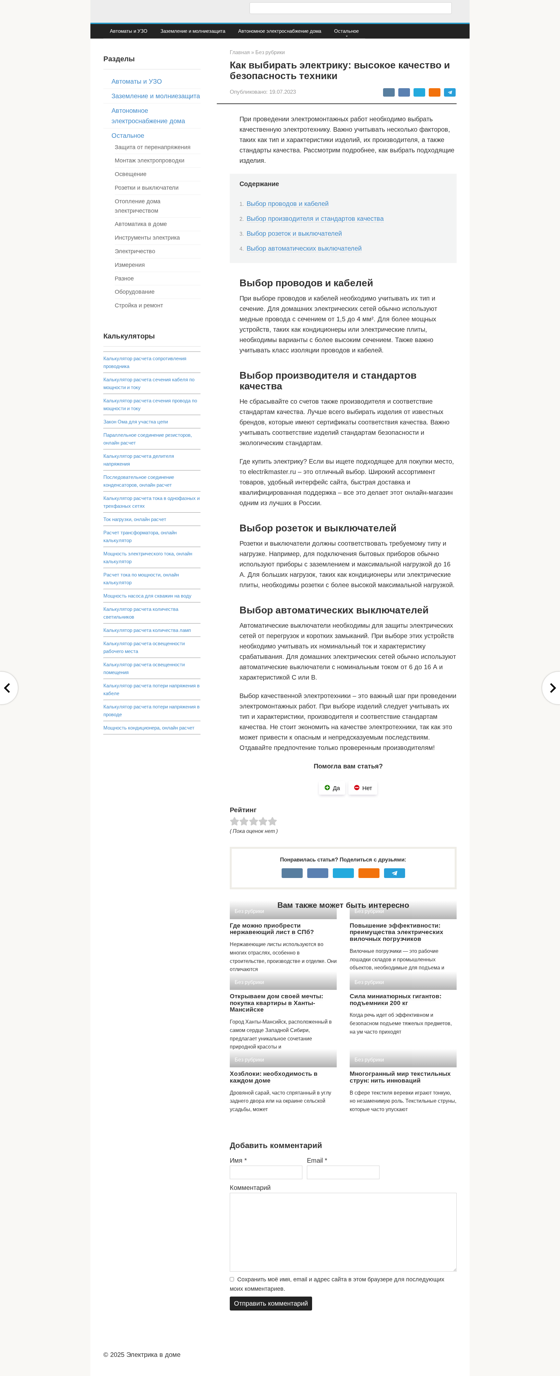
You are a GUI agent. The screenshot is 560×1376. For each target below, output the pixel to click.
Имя (238, 1160)
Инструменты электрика (147, 237)
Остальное (346, 31)
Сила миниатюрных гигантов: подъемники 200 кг (395, 999)
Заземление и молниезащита (192, 31)
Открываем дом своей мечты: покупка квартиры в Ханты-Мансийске (276, 1003)
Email (317, 1160)
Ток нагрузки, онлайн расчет (134, 519)
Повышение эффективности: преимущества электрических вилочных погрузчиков (396, 932)
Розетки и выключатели (147, 187)
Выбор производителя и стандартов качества (315, 218)
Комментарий (250, 1187)
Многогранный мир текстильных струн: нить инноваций (400, 1077)
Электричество (135, 251)
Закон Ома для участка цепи (135, 421)
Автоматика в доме (141, 224)
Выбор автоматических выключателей (304, 248)
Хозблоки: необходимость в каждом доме (274, 1077)
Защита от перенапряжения (153, 147)
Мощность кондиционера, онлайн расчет (148, 727)
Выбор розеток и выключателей (294, 233)
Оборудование (135, 292)
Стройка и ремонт (139, 305)
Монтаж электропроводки (149, 160)
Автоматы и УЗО (128, 31)
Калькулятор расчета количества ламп (147, 630)
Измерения (130, 265)
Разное (124, 278)
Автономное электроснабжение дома (279, 31)
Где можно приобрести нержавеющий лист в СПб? (272, 929)
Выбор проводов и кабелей (288, 203)
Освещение (130, 174)
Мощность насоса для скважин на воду (147, 596)
